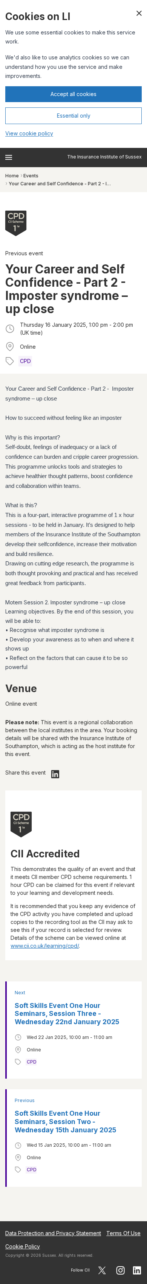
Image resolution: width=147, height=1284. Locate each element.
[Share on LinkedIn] (55, 774)
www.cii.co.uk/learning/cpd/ (45, 945)
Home (12, 176)
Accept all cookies (73, 94)
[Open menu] (8, 157)
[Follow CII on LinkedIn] (137, 1270)
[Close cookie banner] (139, 13)
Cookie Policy (22, 1246)
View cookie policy (29, 133)
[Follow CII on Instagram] (120, 1270)
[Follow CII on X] (102, 1270)
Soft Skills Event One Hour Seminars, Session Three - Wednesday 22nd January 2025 (67, 1013)
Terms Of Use (123, 1233)
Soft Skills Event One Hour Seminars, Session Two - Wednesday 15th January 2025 (65, 1121)
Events (30, 176)
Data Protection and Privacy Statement (53, 1233)
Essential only (73, 115)
